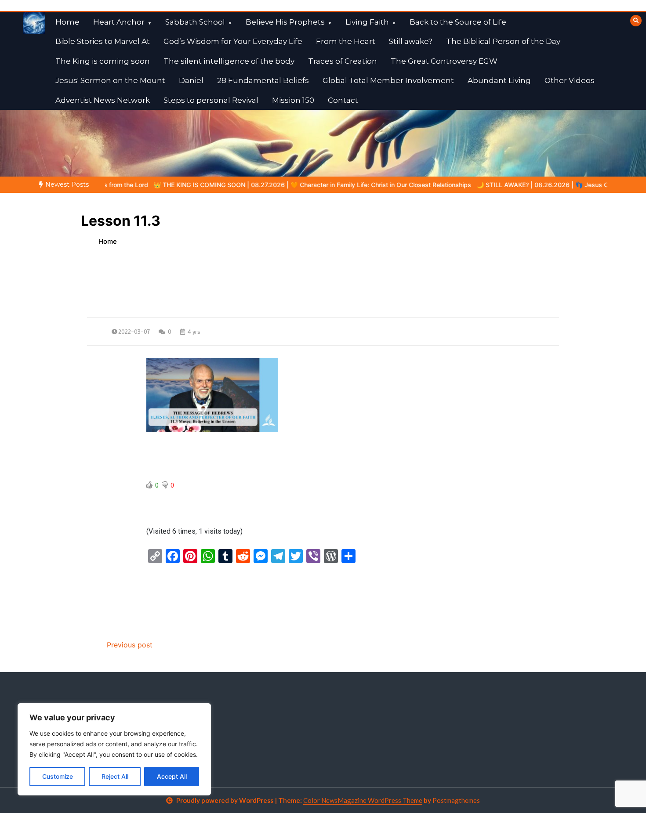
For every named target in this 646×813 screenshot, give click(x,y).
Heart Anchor (119, 22)
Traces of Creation (342, 61)
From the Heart (345, 41)
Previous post (129, 644)
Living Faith (367, 22)
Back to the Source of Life (458, 22)
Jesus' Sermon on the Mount (110, 80)
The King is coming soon (102, 61)
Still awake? (410, 41)
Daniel (191, 80)
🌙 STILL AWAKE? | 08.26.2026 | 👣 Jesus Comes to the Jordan (536, 184)
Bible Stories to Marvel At (102, 41)
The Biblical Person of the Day (503, 41)
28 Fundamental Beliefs (263, 80)
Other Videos (569, 80)
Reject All (115, 776)
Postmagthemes (456, 800)
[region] (114, 749)
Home (67, 22)
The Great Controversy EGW (444, 61)
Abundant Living (499, 80)
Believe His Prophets (285, 22)
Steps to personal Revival (210, 100)
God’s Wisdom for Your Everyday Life (232, 41)
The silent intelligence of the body (228, 61)
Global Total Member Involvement (388, 80)
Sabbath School (195, 22)
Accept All (172, 776)
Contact (343, 100)
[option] (277, 184)
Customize (57, 776)
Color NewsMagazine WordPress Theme (362, 800)
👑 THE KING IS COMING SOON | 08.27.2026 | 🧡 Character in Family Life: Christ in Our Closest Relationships (277, 184)
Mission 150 (293, 100)
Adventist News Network (102, 100)
